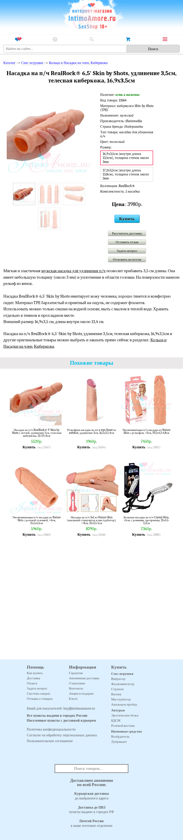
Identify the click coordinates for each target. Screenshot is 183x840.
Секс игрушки (122, 674)
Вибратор (118, 679)
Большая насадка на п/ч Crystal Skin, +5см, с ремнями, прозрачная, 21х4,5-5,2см (146, 520)
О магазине (77, 683)
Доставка (33, 678)
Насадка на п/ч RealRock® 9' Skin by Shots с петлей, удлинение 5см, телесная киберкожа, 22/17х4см (36, 432)
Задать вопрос (127, 251)
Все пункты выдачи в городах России (57, 716)
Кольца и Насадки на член (69, 63)
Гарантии (76, 673)
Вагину (116, 694)
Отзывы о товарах (40, 699)
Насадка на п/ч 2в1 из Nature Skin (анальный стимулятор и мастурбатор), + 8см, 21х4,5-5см (91, 520)
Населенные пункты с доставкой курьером (61, 721)
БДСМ (115, 721)
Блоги (73, 699)
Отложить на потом (127, 259)
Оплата (32, 683)
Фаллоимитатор (122, 684)
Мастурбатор (121, 699)
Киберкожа (99, 63)
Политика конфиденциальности (51, 729)
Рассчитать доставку (127, 233)
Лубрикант (119, 742)
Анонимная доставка (84, 678)
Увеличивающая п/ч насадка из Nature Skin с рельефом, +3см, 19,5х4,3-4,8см (146, 431)
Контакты (76, 688)
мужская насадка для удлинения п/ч (73, 270)
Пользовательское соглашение (50, 741)
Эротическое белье (125, 715)
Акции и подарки (81, 694)
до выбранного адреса (91, 796)
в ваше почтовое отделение (91, 823)
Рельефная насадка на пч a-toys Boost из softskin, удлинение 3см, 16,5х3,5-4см (91, 431)
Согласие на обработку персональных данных (62, 735)
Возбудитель (120, 737)
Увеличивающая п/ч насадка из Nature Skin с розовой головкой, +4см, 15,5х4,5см (36, 520)
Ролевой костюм (123, 726)
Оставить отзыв (127, 242)
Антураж (118, 710)
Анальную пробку (124, 704)
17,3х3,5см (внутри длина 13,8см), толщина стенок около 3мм (126, 174)
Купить (127, 218)
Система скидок (38, 694)
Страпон (117, 689)
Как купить (35, 673)
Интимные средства (126, 731)
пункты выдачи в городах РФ (91, 809)
